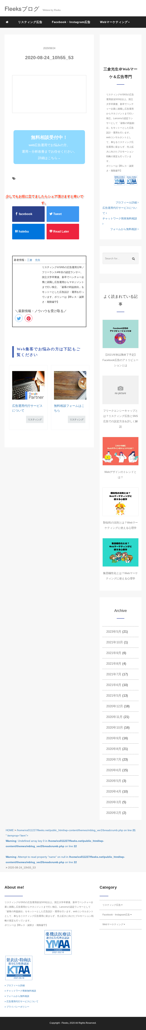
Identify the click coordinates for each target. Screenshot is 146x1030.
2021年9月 (113, 653)
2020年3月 (113, 802)
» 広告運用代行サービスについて (21, 1001)
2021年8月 (113, 663)
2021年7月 (113, 674)
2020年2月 (113, 813)
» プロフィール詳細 (15, 985)
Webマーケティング (112, 924)
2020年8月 (113, 749)
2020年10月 (114, 727)
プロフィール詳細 (127, 202)
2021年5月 (113, 695)
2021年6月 (113, 685)
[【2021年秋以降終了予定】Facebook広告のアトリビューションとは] (120, 334)
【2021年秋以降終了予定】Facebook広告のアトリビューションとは (120, 360)
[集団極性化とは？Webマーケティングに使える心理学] (120, 552)
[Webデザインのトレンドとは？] (120, 451)
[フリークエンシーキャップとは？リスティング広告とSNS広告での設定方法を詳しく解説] (120, 390)
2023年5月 (113, 631)
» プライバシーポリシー (17, 1006)
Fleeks (65, 1023)
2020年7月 (113, 759)
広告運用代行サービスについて (119, 210)
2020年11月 (114, 717)
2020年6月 (113, 770)
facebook (25, 214)
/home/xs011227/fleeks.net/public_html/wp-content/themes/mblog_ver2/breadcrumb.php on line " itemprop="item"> (71, 846)
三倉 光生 (33, 259)
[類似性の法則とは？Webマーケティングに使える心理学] (120, 502)
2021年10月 (114, 642)
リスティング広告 (30, 22)
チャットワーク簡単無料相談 (119, 218)
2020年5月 (113, 781)
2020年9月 (113, 738)
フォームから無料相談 (124, 229)
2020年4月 (113, 791)
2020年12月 (114, 706)
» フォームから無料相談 (17, 996)
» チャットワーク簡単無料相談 (20, 990)
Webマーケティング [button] (114, 22)
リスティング (35, 419)
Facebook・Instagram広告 (71, 22)
